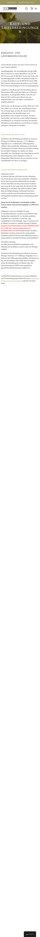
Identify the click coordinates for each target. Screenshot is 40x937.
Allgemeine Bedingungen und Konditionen (20, 279)
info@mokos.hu (11, 2)
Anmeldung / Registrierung (26, 2)
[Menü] (36, 8)
